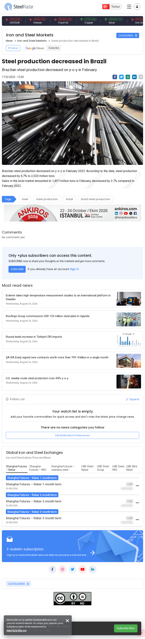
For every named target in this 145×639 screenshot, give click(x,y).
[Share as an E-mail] (141, 77)
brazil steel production (95, 199)
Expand (134, 399)
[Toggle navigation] (137, 6)
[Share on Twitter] (121, 77)
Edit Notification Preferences (72, 435)
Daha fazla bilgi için (16, 630)
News (9, 41)
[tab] (17, 468)
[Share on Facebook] (115, 77)
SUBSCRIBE (17, 269)
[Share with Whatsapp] (128, 77)
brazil (69, 199)
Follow (14, 48)
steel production (47, 199)
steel (25, 199)
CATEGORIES (126, 35)
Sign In (74, 269)
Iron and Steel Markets (32, 41)
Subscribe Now (126, 628)
